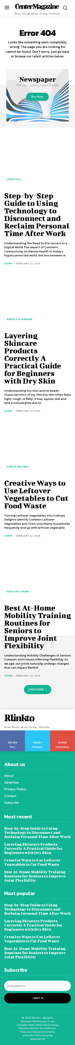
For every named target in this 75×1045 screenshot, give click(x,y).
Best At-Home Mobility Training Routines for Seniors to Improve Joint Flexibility (37, 626)
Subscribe (62, 732)
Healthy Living (18, 591)
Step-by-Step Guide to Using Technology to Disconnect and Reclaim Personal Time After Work (37, 214)
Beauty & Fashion (19, 319)
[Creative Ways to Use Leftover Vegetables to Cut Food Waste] (37, 447)
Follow (37, 732)
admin (8, 263)
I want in (37, 998)
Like (12, 732)
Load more (36, 689)
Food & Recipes (17, 467)
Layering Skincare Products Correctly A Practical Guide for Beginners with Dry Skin (32, 358)
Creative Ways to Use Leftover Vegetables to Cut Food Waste (36, 494)
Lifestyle (14, 179)
